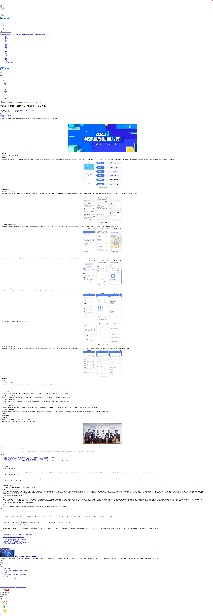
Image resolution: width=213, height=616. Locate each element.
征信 (3, 85)
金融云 (26, 34)
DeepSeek (6, 38)
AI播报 (4, 28)
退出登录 (2, 9)
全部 (49, 34)
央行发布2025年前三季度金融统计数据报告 (11, 540)
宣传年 (4, 27)
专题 (3, 25)
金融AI (20, 34)
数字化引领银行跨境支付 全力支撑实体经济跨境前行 (13, 541)
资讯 (3, 22)
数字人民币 (13, 34)
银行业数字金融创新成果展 (40, 34)
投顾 (3, 82)
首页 (3, 21)
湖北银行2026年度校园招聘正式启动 (10, 578)
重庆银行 (34, 458)
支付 (3, 78)
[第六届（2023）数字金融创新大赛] (102, 151)
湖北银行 (4, 576)
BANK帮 (6, 60)
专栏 (3, 26)
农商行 (4, 96)
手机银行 (4, 89)
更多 (7, 466)
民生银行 (41, 457)
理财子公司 (5, 91)
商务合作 (13, 587)
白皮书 (4, 81)
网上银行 (4, 84)
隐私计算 (9, 34)
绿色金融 (4, 92)
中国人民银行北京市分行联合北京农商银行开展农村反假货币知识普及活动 (18, 534)
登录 (1, 0)
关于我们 (2, 587)
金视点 (6, 55)
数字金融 (2, 34)
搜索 (1, 31)
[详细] (157, 558)
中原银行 (26, 110)
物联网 (29, 34)
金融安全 (32, 34)
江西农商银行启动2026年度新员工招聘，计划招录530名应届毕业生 (16, 570)
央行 (3, 572)
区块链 (23, 34)
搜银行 (4, 29)
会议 (6, 51)
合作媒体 (10, 587)
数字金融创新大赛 (20, 110)
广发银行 (4, 93)
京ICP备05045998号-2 (14, 592)
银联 (3, 80)
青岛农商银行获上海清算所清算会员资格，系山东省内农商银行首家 (16, 542)
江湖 (6, 52)
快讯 (6, 48)
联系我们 (6, 587)
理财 (6, 53)
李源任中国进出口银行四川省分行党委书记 (13, 543)
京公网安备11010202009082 (24, 592)
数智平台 (32, 110)
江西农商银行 (5, 568)
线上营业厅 (28, 459)
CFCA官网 (24, 587)
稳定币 (5, 34)
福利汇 (6, 54)
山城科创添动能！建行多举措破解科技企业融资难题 (13, 537)
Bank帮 (47, 34)
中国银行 (4, 83)
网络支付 (17, 34)
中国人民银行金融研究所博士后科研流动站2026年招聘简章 (14, 574)
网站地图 (17, 587)
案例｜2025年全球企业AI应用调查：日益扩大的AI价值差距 (14, 539)
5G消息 (4, 90)
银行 (3, 99)
